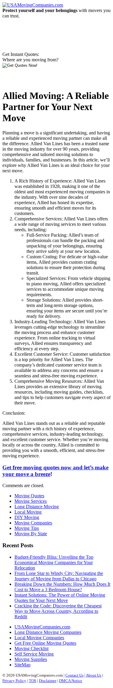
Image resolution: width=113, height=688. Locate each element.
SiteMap (22, 664)
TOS (32, 680)
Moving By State (30, 533)
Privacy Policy (14, 680)
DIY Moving (26, 517)
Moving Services (30, 501)
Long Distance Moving (36, 506)
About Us (93, 675)
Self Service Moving (34, 653)
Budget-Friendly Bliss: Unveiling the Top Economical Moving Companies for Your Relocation (53, 562)
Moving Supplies (30, 659)
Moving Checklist (31, 648)
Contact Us (74, 675)
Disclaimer (47, 680)
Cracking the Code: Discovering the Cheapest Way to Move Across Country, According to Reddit (58, 611)
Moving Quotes (29, 495)
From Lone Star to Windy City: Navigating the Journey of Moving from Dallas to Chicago (58, 576)
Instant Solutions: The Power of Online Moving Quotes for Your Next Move (59, 597)
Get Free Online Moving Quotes (45, 643)
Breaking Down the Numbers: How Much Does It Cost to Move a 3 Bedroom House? (62, 587)
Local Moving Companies (39, 637)
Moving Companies (33, 522)
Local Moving (28, 511)
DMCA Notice (70, 680)
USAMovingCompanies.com (42, 626)
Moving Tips (26, 528)
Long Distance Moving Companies (47, 632)
